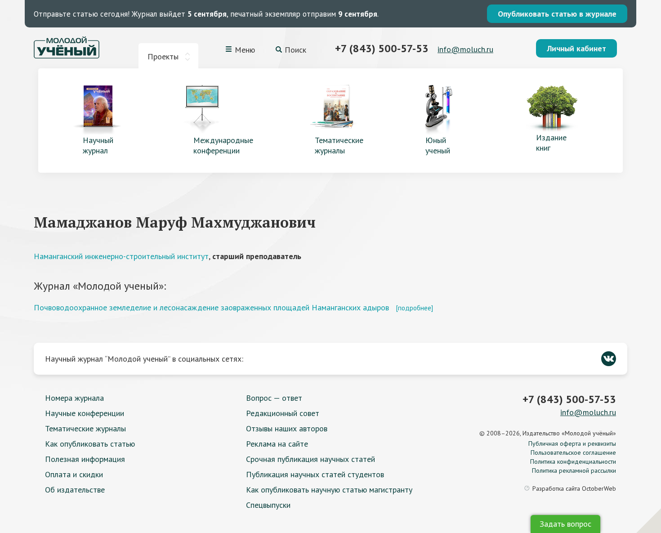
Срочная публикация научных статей (310, 459)
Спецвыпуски (268, 505)
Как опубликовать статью (90, 444)
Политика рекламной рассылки (574, 470)
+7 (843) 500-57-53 (382, 48)
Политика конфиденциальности (573, 461)
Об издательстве (75, 489)
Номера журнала (74, 398)
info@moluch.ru (465, 49)
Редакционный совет (282, 413)
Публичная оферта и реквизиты (572, 443)
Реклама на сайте (277, 444)
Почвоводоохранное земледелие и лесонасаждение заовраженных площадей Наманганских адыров (211, 307)
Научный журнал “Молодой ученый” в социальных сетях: (144, 359)
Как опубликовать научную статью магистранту (329, 489)
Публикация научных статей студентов (315, 474)
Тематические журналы (85, 428)
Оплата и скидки (74, 474)
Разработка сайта (574, 488)
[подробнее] (414, 307)
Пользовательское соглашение (573, 452)
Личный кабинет (576, 48)
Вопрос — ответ (274, 398)
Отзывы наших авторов (286, 428)
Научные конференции (84, 413)
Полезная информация (85, 459)
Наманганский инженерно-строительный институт (121, 256)
